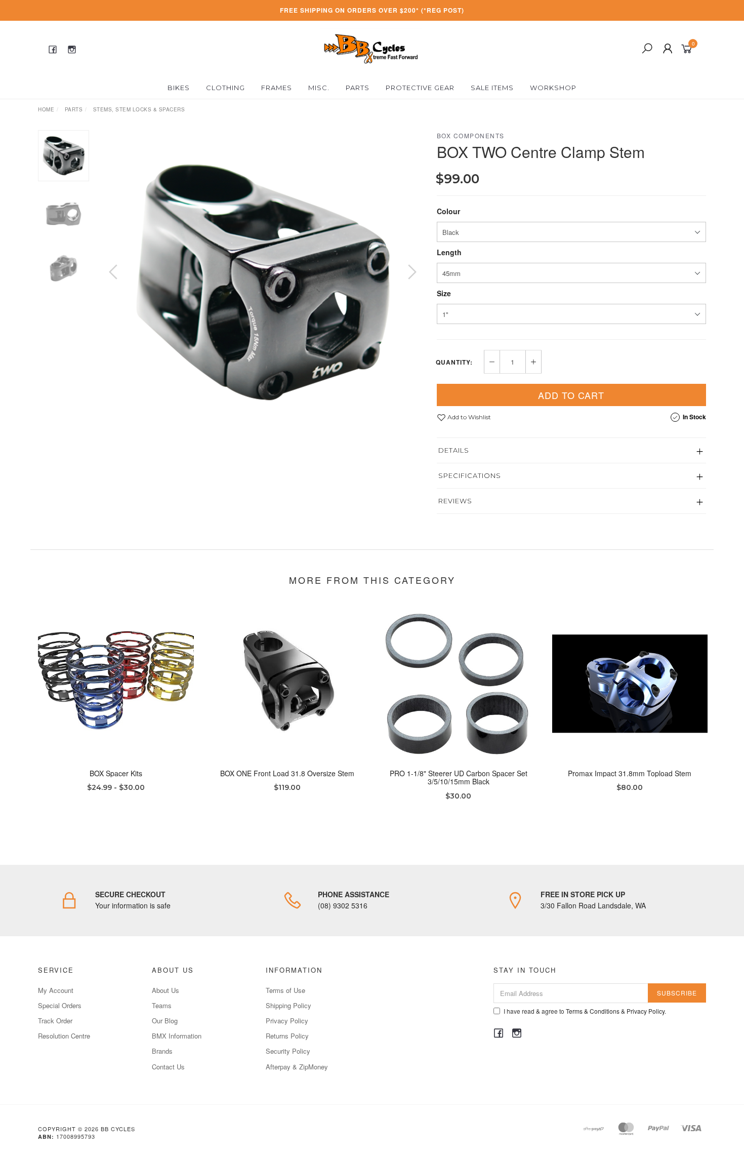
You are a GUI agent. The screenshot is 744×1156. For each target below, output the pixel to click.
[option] (262, 282)
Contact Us (168, 1066)
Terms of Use (285, 990)
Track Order (55, 1020)
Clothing (225, 88)
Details (453, 450)
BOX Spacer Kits (116, 773)
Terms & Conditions (592, 1011)
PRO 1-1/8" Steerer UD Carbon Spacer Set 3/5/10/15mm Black (458, 777)
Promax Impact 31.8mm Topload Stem (629, 773)
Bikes (179, 88)
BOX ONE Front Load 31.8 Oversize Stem (287, 773)
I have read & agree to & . (585, 1011)
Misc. (318, 88)
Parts (357, 88)
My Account (55, 990)
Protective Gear (420, 88)
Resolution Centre (64, 1036)
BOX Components (471, 135)
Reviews (455, 501)
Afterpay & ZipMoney (297, 1066)
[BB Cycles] (371, 48)
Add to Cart (571, 395)
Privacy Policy (287, 1020)
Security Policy (288, 1051)
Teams (162, 1005)
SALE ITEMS (492, 88)
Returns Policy (287, 1036)
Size (444, 293)
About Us (165, 990)
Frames (276, 88)
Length (449, 252)
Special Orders (59, 1005)
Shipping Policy (288, 1005)
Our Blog (165, 1020)
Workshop (553, 88)
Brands (162, 1051)
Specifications (469, 475)
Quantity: (454, 362)
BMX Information (176, 1036)
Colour (448, 211)
